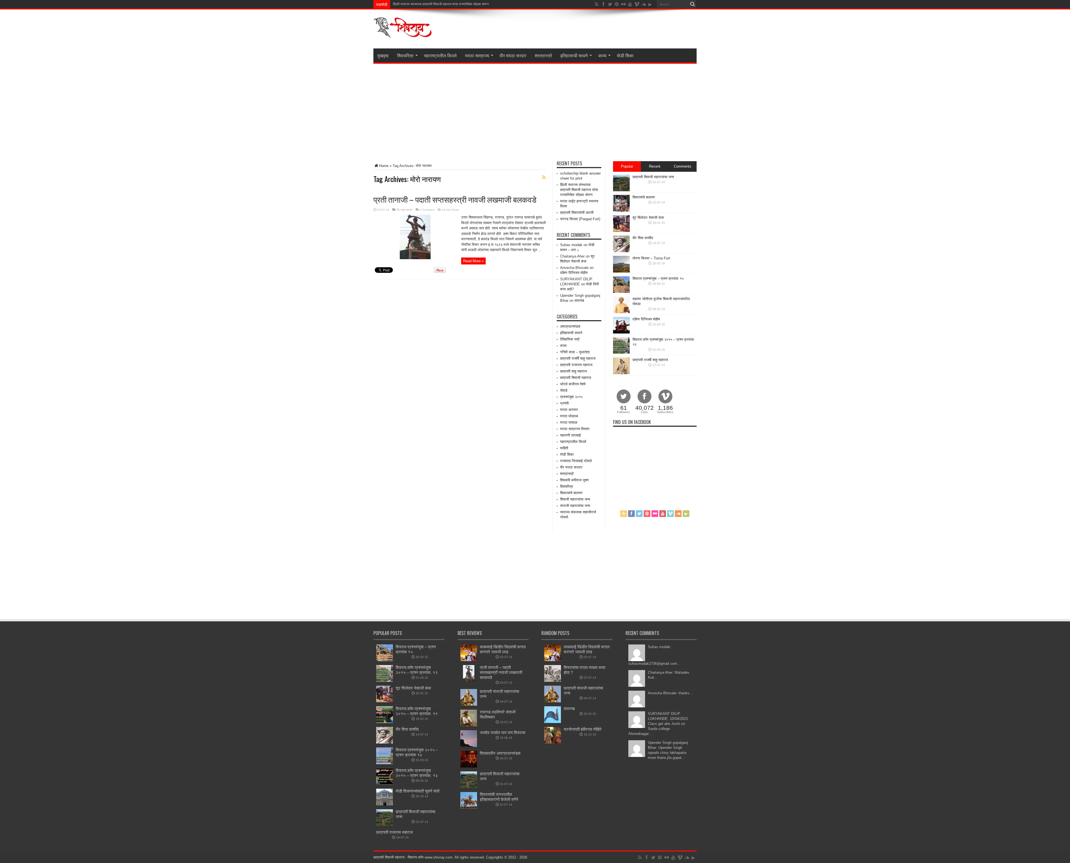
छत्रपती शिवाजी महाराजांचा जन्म (653, 177)
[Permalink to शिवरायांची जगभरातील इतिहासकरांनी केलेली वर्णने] (468, 807)
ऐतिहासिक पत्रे (570, 339)
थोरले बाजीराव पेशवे (572, 384)
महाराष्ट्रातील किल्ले (440, 55)
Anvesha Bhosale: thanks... (670, 693)
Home (383, 166)
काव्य (602, 55)
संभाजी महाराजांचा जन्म (575, 506)
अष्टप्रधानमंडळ (570, 326)
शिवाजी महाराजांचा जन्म (575, 499)
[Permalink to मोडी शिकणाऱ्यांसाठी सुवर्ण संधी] (384, 804)
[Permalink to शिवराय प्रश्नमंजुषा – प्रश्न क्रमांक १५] (621, 292)
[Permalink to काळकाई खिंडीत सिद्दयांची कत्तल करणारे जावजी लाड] (468, 660)
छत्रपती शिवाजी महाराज (575, 378)
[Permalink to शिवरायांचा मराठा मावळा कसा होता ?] (552, 680)
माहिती (564, 448)
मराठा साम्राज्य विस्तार (575, 429)
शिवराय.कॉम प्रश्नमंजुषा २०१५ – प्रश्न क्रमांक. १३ (417, 773)
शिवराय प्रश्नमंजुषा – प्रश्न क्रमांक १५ (658, 278)
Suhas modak (571, 245)
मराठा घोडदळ (569, 416)
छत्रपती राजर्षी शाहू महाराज (650, 360)
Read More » (473, 261)
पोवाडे (563, 390)
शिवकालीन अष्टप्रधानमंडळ (500, 753)
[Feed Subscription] (544, 177)
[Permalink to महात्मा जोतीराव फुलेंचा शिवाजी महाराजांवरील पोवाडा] (621, 312)
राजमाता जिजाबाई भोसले (576, 461)
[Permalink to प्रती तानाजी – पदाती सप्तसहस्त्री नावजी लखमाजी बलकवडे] (415, 258)
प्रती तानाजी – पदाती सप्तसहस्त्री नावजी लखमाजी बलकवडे (454, 199)
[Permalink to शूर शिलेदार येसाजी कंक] (621, 231)
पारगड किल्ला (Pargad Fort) (580, 219)
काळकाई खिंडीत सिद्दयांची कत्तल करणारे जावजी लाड (503, 649)
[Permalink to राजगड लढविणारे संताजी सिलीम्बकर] (468, 725)
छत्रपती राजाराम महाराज (576, 365)
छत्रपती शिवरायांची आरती (577, 212)
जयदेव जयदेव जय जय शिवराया (502, 732)
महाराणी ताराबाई (570, 435)
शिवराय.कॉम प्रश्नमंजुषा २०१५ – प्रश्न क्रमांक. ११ (417, 711)
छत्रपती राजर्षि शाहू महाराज (577, 358)
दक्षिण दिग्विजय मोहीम (574, 273)
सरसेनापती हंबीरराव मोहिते (582, 729)
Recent (654, 166)
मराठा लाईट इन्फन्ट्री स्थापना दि (412, 4)
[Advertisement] (535, 112)
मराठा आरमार (569, 410)
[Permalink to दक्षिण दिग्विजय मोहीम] (621, 332)
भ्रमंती (564, 403)
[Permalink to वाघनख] (552, 722)
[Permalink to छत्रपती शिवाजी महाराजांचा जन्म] (621, 190)
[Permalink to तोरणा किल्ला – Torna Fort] (621, 271)
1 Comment (427, 209)
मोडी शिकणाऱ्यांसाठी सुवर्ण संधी (417, 791)
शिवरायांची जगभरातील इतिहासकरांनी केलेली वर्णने (499, 797)
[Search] (692, 4)
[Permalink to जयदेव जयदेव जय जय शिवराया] (468, 746)
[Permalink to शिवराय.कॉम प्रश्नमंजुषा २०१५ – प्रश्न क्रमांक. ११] (384, 722)
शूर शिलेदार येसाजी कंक (648, 217)
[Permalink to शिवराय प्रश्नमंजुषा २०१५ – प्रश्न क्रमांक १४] (384, 763)
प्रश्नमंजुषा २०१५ (571, 397)
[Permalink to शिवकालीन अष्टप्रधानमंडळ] (468, 766)
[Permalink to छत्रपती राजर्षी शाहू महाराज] (621, 373)
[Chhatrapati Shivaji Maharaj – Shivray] (402, 34)
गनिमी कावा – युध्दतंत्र (575, 352)
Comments (682, 166)
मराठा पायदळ (568, 422)
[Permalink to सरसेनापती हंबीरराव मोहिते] (552, 742)
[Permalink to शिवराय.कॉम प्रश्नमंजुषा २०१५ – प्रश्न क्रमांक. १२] (621, 352)
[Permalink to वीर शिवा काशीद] (621, 251)
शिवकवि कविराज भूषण (574, 480)
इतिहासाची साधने (574, 55)
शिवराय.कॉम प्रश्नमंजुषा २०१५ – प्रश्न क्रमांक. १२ (417, 670)
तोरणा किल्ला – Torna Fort (651, 258)
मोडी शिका (625, 55)
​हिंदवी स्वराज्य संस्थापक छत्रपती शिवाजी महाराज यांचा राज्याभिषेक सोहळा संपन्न (579, 190)
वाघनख (579, 300)
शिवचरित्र (405, 55)
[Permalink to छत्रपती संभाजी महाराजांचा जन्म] (468, 704)
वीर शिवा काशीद (643, 238)
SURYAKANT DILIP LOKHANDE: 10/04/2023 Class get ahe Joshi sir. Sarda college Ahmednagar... (658, 724)
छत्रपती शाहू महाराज (573, 371)
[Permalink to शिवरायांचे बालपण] (621, 210)
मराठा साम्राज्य (477, 55)
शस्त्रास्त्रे (543, 55)
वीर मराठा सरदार (513, 55)
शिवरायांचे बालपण (571, 493)
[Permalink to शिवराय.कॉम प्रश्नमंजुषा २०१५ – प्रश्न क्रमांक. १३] (384, 783)
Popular (627, 166)
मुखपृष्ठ (383, 55)
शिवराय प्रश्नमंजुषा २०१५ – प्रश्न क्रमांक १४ (417, 752)
